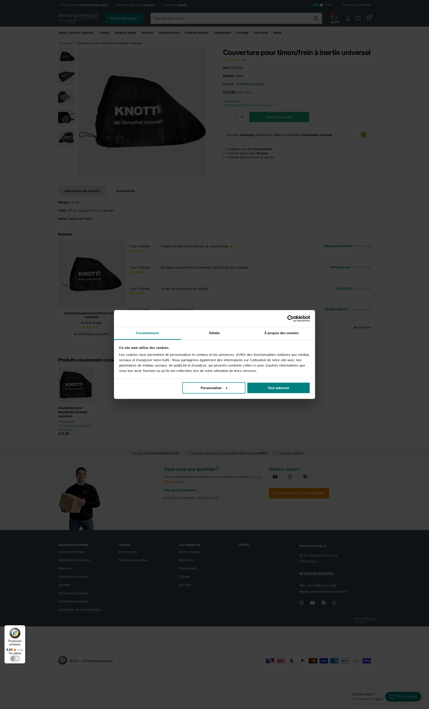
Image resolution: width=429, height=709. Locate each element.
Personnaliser (211, 388)
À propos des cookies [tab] (281, 333)
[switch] (15, 658)
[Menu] (22, 628)
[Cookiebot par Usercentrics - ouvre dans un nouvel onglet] (290, 318)
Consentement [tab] (147, 333)
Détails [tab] (214, 333)
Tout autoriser (278, 388)
